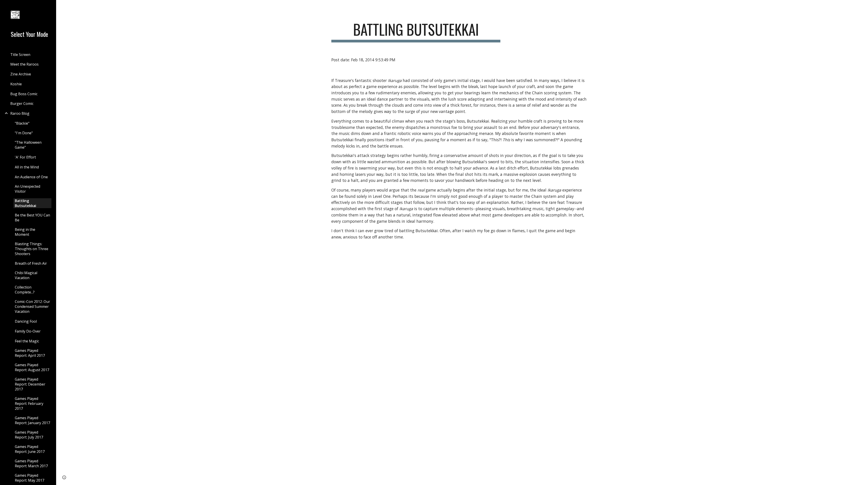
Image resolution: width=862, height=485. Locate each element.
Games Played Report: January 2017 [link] (32, 420)
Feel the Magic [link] (27, 341)
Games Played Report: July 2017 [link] (29, 435)
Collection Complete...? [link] (25, 290)
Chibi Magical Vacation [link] (26, 275)
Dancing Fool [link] (26, 321)
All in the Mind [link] (27, 167)
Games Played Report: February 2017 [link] (29, 403)
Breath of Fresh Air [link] (31, 263)
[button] (856, 6)
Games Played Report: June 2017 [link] (30, 449)
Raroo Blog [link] (19, 113)
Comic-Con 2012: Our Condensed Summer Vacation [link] (32, 306)
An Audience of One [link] (31, 176)
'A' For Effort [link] (25, 157)
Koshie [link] (16, 84)
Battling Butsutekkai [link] (25, 203)
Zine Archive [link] (20, 74)
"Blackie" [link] (22, 123)
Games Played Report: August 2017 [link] (32, 367)
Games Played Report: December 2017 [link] (30, 384)
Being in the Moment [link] (25, 232)
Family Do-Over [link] (28, 331)
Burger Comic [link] (21, 103)
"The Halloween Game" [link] (28, 145)
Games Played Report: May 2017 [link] (29, 478)
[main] (416, 31)
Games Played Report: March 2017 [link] (31, 463)
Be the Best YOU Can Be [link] (32, 218)
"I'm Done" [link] (24, 132)
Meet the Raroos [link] (24, 64)
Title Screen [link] (20, 54)
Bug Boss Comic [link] (23, 93)
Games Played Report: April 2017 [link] (30, 353)
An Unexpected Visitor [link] (27, 189)
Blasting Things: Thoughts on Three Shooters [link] (31, 248)
